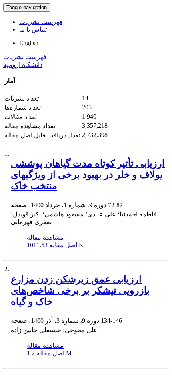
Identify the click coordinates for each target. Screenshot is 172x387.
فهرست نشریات (40, 21)
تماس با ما (33, 29)
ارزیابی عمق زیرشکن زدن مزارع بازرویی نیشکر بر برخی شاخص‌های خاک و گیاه (80, 290)
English (28, 43)
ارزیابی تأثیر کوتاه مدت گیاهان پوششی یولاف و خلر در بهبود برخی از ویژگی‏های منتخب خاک (88, 174)
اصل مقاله (55, 245)
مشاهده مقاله (45, 237)
